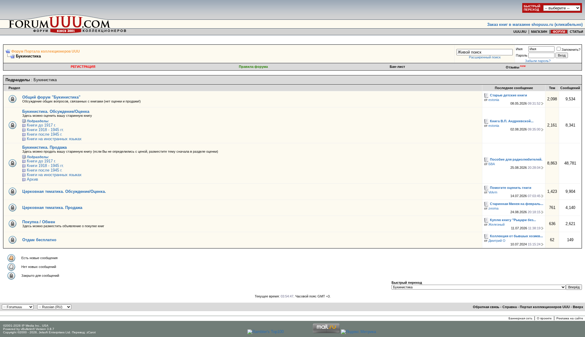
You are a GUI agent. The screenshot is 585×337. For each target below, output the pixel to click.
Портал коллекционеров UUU (545, 307)
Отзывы (516, 67)
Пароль (521, 55)
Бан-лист (397, 66)
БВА (491, 164)
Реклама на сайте (570, 318)
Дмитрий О (496, 240)
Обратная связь (486, 307)
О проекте (544, 318)
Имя (519, 49)
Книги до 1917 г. (41, 125)
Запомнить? (571, 49)
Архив (32, 179)
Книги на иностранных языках (54, 139)
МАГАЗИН (539, 31)
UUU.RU (520, 31)
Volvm (492, 192)
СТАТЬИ (576, 31)
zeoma (493, 208)
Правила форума (253, 66)
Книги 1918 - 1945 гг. (45, 129)
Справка (509, 307)
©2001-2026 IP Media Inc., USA (25, 325)
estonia (493, 100)
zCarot (91, 332)
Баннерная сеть (520, 318)
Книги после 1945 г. (44, 134)
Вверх (578, 307)
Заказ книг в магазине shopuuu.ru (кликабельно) (535, 24)
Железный (496, 224)
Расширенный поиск (485, 57)
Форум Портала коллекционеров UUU (45, 51)
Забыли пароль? (538, 61)
